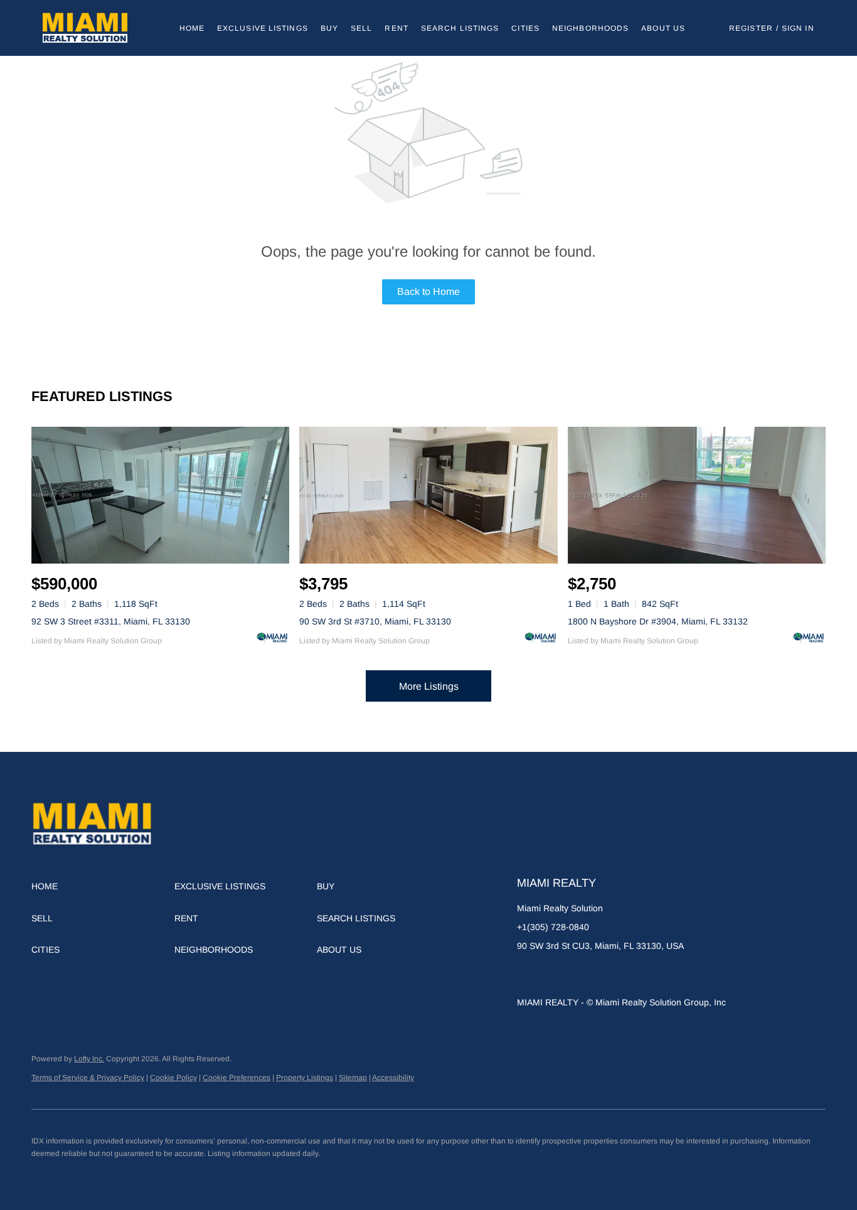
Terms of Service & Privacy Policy (87, 1077)
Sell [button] (361, 28)
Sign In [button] (798, 28)
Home (192, 28)
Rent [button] (396, 28)
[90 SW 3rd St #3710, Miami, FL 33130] (428, 495)
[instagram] (601, 974)
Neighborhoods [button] (590, 28)
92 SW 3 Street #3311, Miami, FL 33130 (110, 621)
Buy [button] (329, 28)
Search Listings (460, 28)
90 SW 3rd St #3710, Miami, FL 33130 (375, 621)
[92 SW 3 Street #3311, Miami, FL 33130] (160, 495)
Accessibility (393, 1077)
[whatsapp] (651, 974)
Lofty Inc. (89, 1058)
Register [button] (751, 28)
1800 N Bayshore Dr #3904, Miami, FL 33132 (658, 621)
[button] (85, 28)
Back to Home (428, 291)
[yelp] (576, 974)
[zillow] (551, 974)
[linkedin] (526, 974)
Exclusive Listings (262, 28)
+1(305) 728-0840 (553, 927)
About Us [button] (663, 28)
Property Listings (304, 1077)
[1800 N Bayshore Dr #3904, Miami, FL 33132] (697, 495)
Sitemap (353, 1077)
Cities (525, 28)
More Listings (429, 686)
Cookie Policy (173, 1077)
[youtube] (626, 974)
